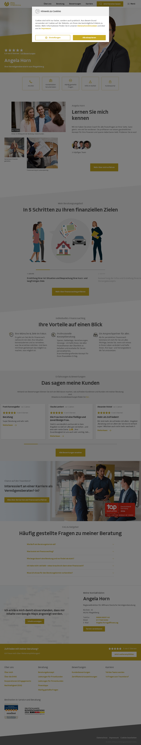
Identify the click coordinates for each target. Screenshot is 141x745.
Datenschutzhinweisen (87, 26)
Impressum (46, 28)
